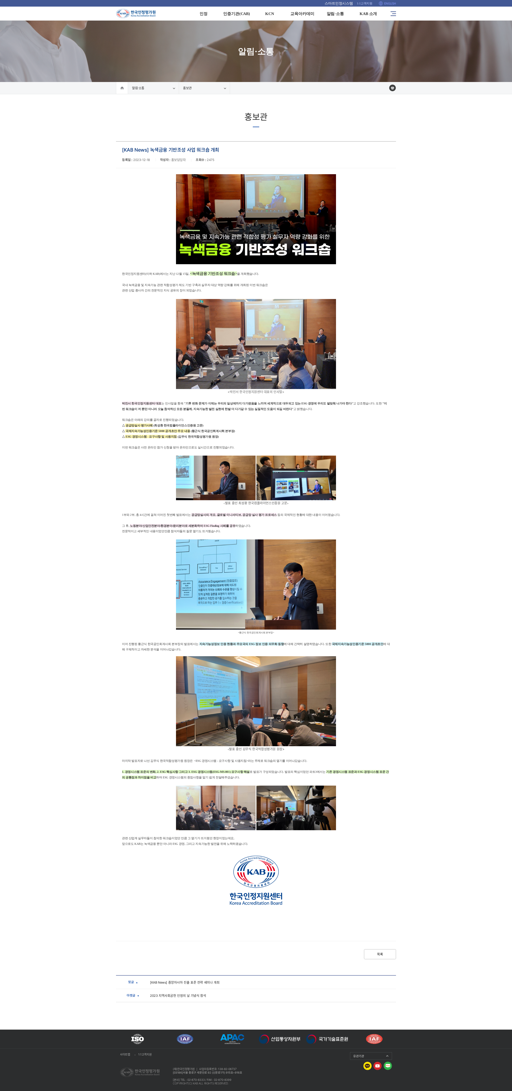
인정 (204, 13)
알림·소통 (335, 13)
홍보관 (187, 88)
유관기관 (358, 1056)
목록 (380, 954)
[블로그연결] (388, 1065)
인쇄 (392, 88)
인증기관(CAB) (236, 13)
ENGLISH (390, 3)
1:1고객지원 (364, 3)
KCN (269, 13)
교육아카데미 (302, 13)
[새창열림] (137, 1039)
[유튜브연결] (377, 1065)
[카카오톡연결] (367, 1065)
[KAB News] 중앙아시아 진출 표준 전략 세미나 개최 (184, 982)
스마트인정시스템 (339, 3)
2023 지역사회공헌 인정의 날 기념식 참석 (178, 996)
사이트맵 (125, 1054)
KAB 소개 (368, 13)
